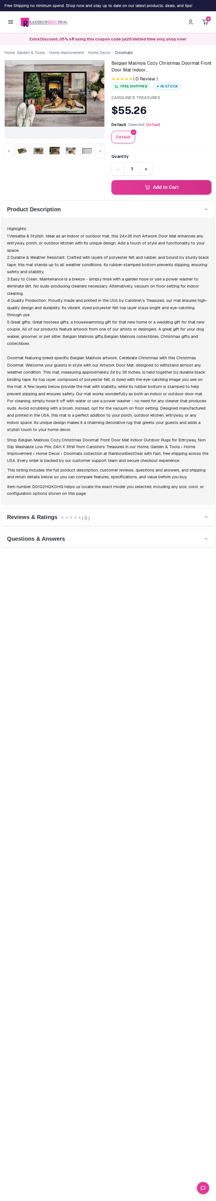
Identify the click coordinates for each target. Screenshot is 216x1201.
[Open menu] (10, 22)
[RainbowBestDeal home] (44, 22)
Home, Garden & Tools (24, 52)
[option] (123, 137)
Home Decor (99, 52)
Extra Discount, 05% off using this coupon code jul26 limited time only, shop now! (108, 39)
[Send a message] (203, 1188)
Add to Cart (166, 187)
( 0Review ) (145, 79)
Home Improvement (66, 52)
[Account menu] (190, 22)
